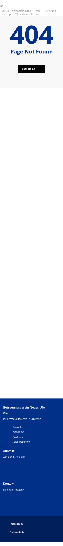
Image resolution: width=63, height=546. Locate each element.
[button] (13, 524)
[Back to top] (31, 544)
